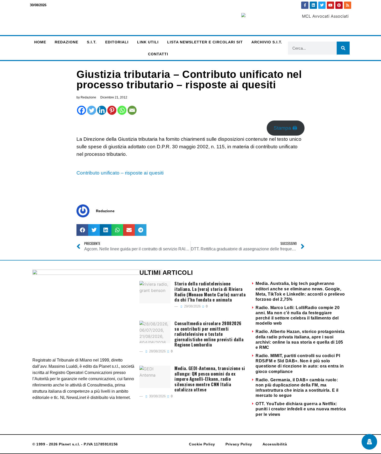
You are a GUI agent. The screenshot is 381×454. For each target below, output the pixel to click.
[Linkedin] (313, 5)
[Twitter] (322, 5)
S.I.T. (92, 42)
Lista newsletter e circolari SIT (205, 42)
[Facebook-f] (304, 5)
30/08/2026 (157, 396)
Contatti (158, 54)
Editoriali (117, 42)
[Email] (132, 110)
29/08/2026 (192, 306)
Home (40, 42)
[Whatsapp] (121, 110)
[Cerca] (343, 48)
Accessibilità (275, 444)
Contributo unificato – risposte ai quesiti (120, 173)
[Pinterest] (339, 5)
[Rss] (347, 5)
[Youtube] (330, 5)
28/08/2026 (157, 351)
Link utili (148, 42)
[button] (82, 230)
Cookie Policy (202, 444)
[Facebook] (81, 110)
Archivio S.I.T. (266, 42)
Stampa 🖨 (285, 128)
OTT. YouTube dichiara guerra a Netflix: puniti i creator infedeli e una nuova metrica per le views (301, 409)
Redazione (66, 42)
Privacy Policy (238, 444)
